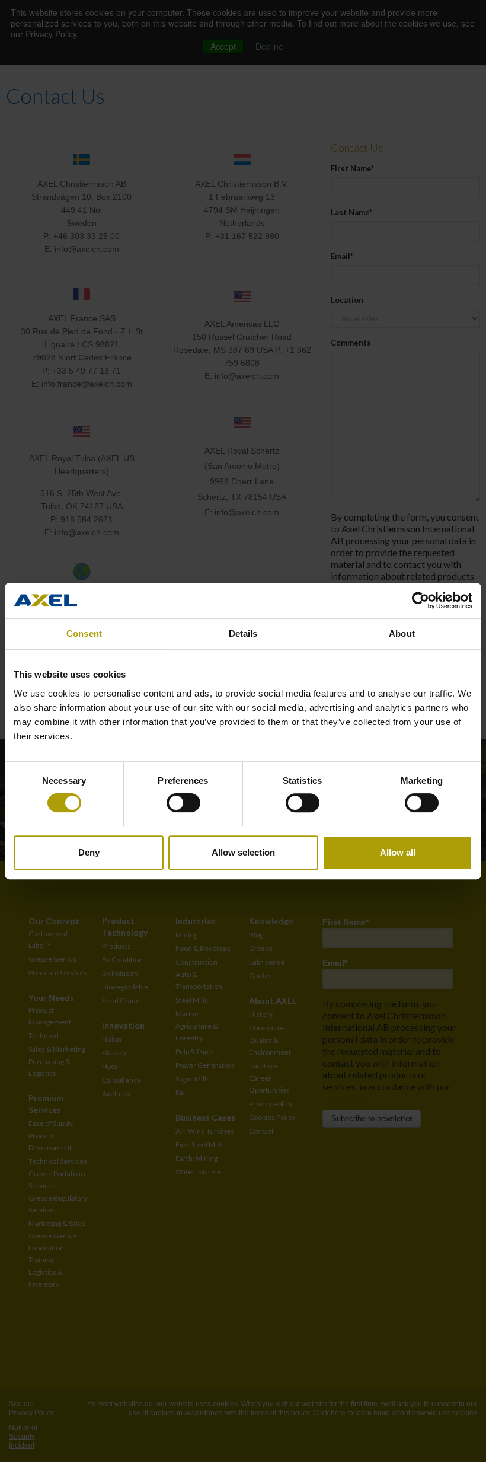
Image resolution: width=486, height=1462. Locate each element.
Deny (89, 852)
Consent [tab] (84, 633)
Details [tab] (243, 633)
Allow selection (243, 852)
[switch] (183, 802)
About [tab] (402, 633)
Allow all (397, 852)
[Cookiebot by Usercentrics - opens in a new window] (420, 600)
